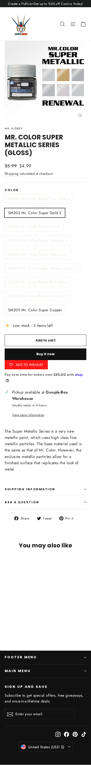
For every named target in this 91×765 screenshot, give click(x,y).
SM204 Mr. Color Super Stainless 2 (37, 240)
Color (12, 190)
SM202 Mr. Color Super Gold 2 (34, 212)
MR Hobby (14, 128)
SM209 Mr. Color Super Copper (35, 310)
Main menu (17, 671)
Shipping (11, 173)
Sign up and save (26, 686)
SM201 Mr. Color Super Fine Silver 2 (39, 199)
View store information (28, 415)
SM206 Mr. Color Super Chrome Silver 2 (42, 268)
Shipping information (30, 489)
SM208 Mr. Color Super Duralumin (37, 296)
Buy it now (45, 354)
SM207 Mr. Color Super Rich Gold (37, 282)
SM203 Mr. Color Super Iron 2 (34, 226)
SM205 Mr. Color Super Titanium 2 (37, 254)
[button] (83, 24)
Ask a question (22, 502)
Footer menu (21, 657)
